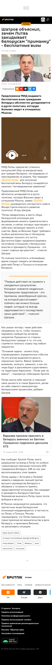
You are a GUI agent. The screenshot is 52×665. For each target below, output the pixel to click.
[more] (47, 452)
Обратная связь (17, 629)
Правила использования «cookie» (16, 619)
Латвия (28, 585)
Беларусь (28, 543)
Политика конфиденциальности (15, 616)
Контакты (16, 608)
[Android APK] (9, 641)
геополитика (7, 548)
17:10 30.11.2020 (8, 51)
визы (37, 543)
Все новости (8, 585)
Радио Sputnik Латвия (11, 533)
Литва (19, 543)
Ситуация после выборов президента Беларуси (21, 538)
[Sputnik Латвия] (8, 20)
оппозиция (20, 548)
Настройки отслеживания (12, 633)
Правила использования (12, 612)
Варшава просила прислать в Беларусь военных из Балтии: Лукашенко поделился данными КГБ (25, 441)
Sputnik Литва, (10, 180)
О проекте (6, 608)
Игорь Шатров (8, 543)
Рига (19, 585)
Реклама (5, 629)
